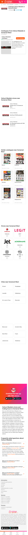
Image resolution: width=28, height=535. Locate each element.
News (2, 492)
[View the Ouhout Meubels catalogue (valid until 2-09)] (6, 47)
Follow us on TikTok (5, 502)
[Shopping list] (22, 2)
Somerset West (5, 444)
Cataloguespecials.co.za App (7, 488)
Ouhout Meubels (10, 4)
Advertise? (3, 483)
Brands (2, 486)
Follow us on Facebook (5, 498)
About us (3, 489)
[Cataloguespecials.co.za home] (8, 1)
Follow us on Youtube (5, 501)
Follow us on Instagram (5, 499)
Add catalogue (4, 491)
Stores (4, 4)
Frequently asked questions (6, 482)
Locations (16, 4)
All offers (3, 485)
